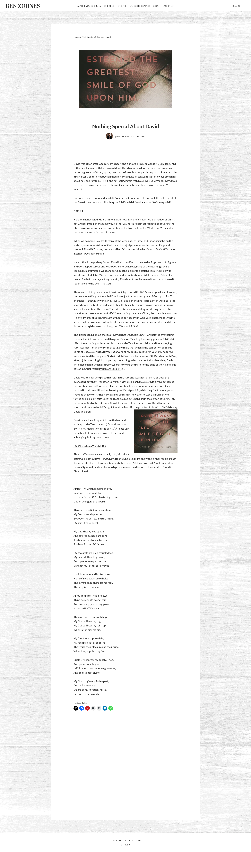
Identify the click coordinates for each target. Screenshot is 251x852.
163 (104, 445)
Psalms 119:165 (82, 445)
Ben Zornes (23, 5)
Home (76, 37)
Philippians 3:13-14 (110, 368)
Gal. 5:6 (123, 300)
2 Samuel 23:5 (126, 326)
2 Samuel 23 (164, 163)
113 (98, 445)
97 (93, 445)
